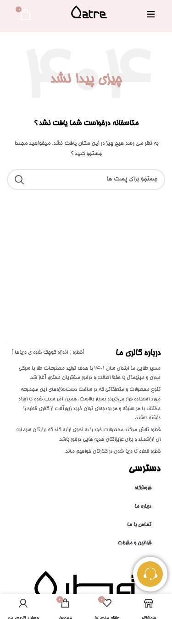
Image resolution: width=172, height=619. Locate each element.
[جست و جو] (19, 179)
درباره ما (142, 506)
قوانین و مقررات (134, 543)
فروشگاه (142, 488)
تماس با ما (139, 525)
